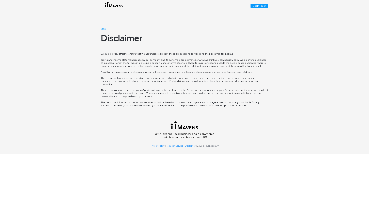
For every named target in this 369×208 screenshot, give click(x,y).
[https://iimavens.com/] (114, 4)
